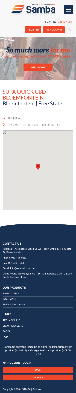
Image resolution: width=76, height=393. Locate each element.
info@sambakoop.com (22, 268)
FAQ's (6, 331)
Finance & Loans (14, 304)
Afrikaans (65, 22)
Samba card (11, 293)
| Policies (36, 389)
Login (38, 369)
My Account (53, 29)
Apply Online (11, 320)
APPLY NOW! (38, 67)
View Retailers (13, 325)
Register (33, 29)
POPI (5, 336)
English (50, 22)
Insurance (10, 299)
